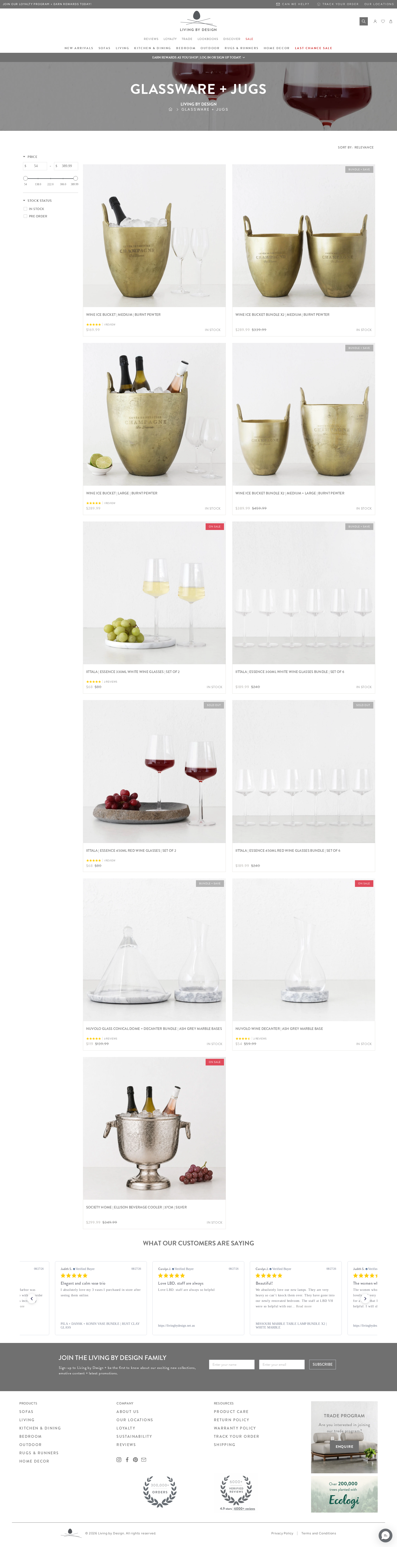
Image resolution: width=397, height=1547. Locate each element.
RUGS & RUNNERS (39, 1453)
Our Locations (379, 4)
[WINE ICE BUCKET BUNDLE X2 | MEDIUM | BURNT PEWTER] (303, 235)
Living (122, 48)
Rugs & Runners (241, 48)
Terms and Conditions (318, 1533)
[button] (198, 57)
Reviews (151, 39)
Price (32, 157)
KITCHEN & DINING (40, 1428)
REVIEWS (126, 1444)
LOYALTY (125, 1428)
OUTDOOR (30, 1444)
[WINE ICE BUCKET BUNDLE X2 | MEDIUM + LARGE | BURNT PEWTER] (303, 414)
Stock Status (40, 201)
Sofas (105, 48)
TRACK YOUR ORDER (236, 1436)
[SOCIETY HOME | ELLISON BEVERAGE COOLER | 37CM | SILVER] (154, 1128)
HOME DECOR (34, 1461)
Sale (249, 39)
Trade (187, 39)
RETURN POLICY (231, 1420)
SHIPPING (224, 1444)
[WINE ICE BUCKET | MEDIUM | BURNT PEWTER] (154, 235)
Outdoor (210, 48)
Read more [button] (212, 1306)
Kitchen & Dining (152, 48)
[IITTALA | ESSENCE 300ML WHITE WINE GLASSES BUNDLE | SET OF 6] (303, 592)
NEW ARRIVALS (79, 48)
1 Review (109, 325)
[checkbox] (50, 209)
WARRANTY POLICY (235, 1428)
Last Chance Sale (314, 48)
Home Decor (277, 48)
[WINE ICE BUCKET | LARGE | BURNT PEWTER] (154, 414)
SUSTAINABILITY (134, 1436)
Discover (232, 39)
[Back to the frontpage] (174, 109)
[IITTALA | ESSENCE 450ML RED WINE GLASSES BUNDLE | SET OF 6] (303, 771)
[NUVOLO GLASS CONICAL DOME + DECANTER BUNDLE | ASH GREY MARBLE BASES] (154, 949)
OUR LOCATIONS (134, 1420)
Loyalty (170, 39)
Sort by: (356, 147)
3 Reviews (110, 1039)
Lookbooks (208, 39)
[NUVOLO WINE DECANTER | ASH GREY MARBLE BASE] (303, 949)
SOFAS (26, 1411)
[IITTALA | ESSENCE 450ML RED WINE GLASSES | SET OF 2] (154, 771)
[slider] (25, 178)
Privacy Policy (282, 1533)
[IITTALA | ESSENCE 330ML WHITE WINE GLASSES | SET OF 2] (154, 592)
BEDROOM (30, 1436)
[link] (106, 1325)
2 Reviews (110, 682)
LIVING (27, 1420)
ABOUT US (127, 1411)
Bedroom (186, 48)
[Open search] (364, 21)
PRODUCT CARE (231, 1411)
